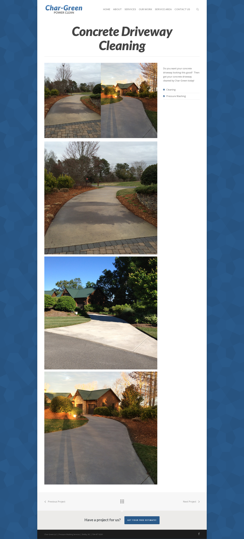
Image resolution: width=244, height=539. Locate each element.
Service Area (163, 9)
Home (106, 9)
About (117, 9)
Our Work (145, 9)
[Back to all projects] (122, 501)
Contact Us (182, 9)
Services (130, 9)
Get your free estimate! (142, 520)
